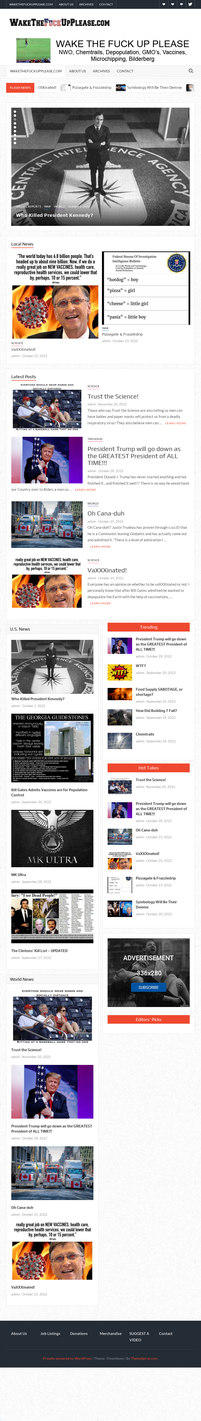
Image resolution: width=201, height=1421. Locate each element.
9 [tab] (15, 143)
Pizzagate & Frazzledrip (156, 876)
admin (17, 336)
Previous (185, 166)
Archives (86, 4)
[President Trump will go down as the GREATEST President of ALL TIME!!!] (148, 275)
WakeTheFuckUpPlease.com (31, 4)
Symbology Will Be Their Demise (89, 87)
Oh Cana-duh (106, 511)
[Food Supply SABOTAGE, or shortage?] (120, 691)
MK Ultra (18, 872)
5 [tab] (15, 127)
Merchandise (111, 1331)
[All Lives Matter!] (69, 166)
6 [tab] (15, 131)
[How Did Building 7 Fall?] (120, 714)
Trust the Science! (28, 329)
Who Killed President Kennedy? (37, 697)
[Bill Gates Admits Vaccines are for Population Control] (52, 745)
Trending (111, 306)
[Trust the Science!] (57, 284)
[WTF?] (120, 670)
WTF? (141, 663)
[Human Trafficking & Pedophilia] (153, 87)
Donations (79, 1331)
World (36, 204)
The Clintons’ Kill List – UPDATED (39, 949)
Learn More (175, 421)
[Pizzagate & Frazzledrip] (120, 882)
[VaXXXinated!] (47, 580)
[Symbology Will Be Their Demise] (56, 87)
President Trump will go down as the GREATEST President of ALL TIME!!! (146, 314)
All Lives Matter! (36, 213)
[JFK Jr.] (126, 87)
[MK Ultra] (52, 836)
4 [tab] (15, 123)
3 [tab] (15, 119)
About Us (66, 4)
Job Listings (50, 1331)
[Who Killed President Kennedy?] (52, 664)
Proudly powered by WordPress (67, 1356)
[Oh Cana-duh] (47, 522)
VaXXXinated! (107, 568)
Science (19, 323)
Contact (106, 4)
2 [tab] (15, 115)
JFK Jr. (138, 87)
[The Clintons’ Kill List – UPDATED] (52, 914)
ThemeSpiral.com (144, 1356)
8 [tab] (15, 139)
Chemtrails (145, 732)
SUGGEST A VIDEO (139, 1334)
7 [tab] (15, 135)
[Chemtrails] (120, 738)
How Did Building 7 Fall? (156, 709)
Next (15, 166)
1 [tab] (15, 111)
